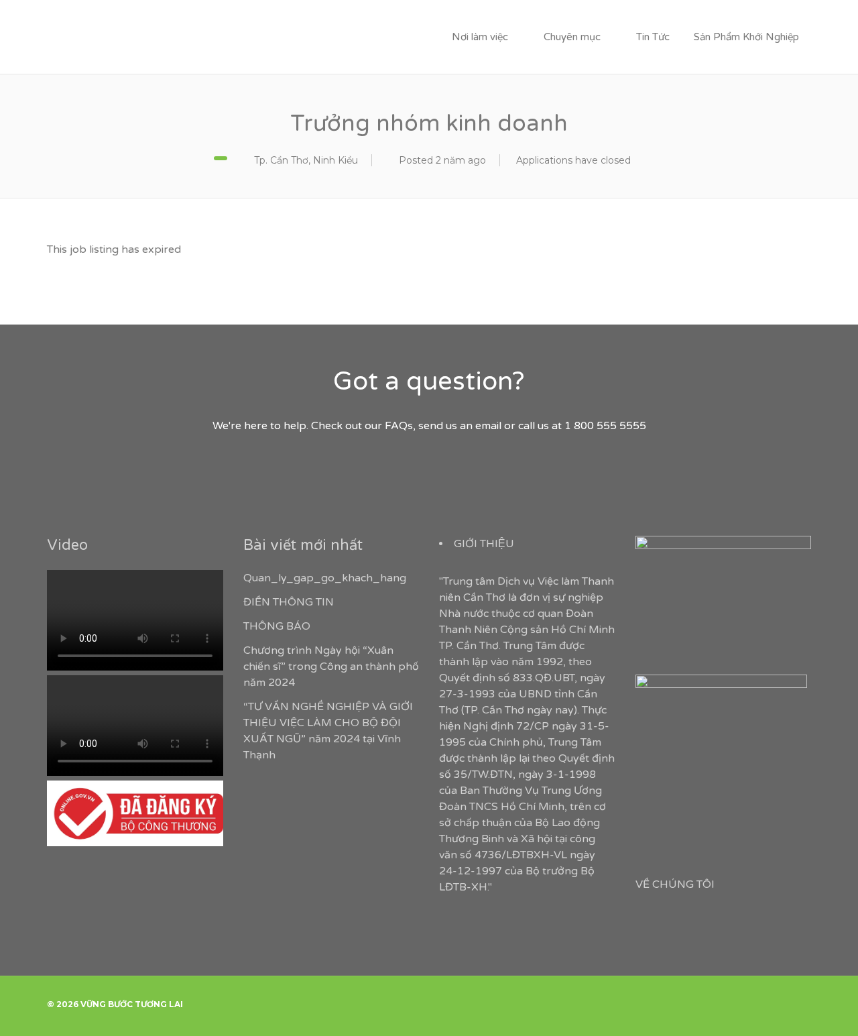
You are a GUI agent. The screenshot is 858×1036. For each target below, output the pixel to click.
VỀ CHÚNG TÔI (675, 884)
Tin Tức (653, 37)
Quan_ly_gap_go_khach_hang (324, 578)
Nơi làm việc (480, 37)
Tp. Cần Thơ (281, 160)
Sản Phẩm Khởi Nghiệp (746, 37)
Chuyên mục (572, 37)
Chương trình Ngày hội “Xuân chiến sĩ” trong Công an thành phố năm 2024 (331, 666)
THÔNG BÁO (276, 626)
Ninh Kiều (335, 160)
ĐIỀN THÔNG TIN (288, 602)
